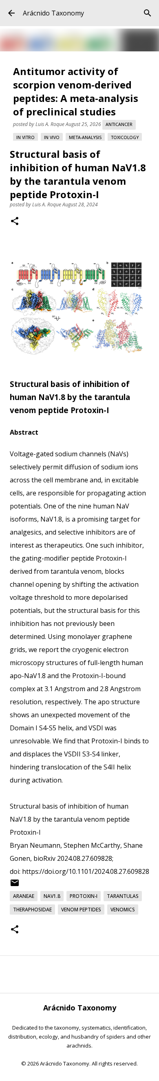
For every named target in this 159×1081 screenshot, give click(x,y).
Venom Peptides (81, 909)
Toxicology (125, 137)
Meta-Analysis (85, 137)
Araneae (23, 896)
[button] (15, 222)
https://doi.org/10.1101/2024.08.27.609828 (85, 871)
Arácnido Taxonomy (53, 13)
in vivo (52, 137)
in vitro (25, 137)
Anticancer (119, 124)
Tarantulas (123, 896)
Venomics (122, 909)
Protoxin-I (83, 896)
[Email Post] (15, 885)
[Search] (147, 13)
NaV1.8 (52, 896)
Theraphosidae (32, 909)
